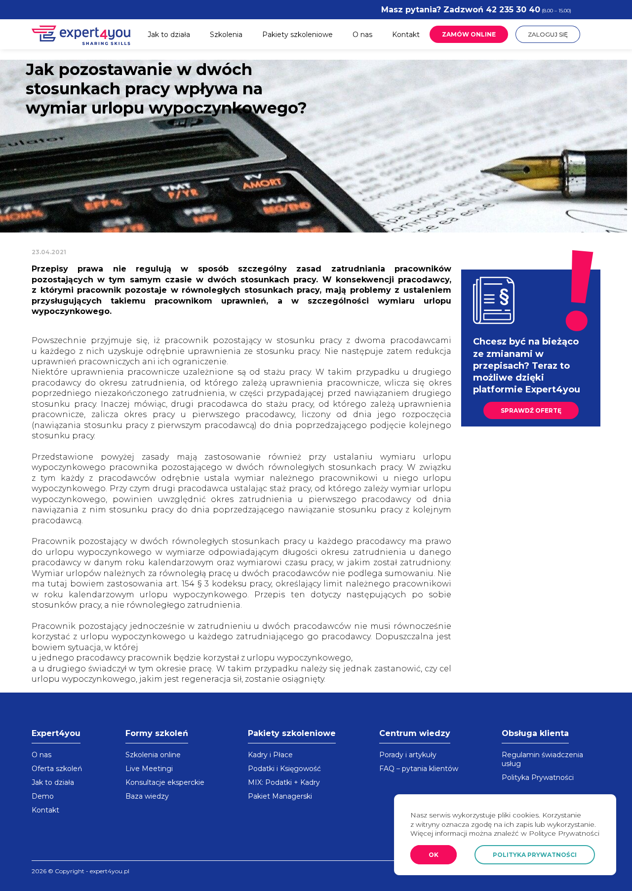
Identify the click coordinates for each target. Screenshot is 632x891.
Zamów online (469, 34)
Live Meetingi (149, 768)
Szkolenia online (153, 754)
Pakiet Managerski (280, 796)
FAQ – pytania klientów (418, 768)
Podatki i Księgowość (284, 768)
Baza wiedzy (147, 796)
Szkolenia (226, 34)
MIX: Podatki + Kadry (284, 782)
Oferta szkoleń (57, 768)
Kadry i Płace (270, 754)
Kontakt (406, 34)
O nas (362, 34)
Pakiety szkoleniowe (297, 34)
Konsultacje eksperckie (164, 782)
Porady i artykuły (407, 754)
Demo (43, 796)
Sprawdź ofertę (531, 410)
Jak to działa (169, 34)
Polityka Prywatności (538, 777)
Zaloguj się (548, 34)
